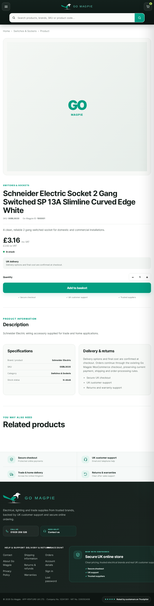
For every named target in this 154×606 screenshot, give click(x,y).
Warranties (30, 574)
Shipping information (31, 556)
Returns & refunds (30, 566)
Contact (7, 554)
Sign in (49, 571)
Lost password (51, 579)
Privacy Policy (7, 573)
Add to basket (77, 288)
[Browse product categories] (6, 6)
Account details (50, 563)
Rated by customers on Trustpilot (126, 599)
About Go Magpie (8, 563)
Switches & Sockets (25, 30)
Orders (49, 554)
